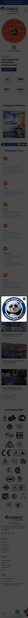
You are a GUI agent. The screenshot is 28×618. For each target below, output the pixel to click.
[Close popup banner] (24, 298)
